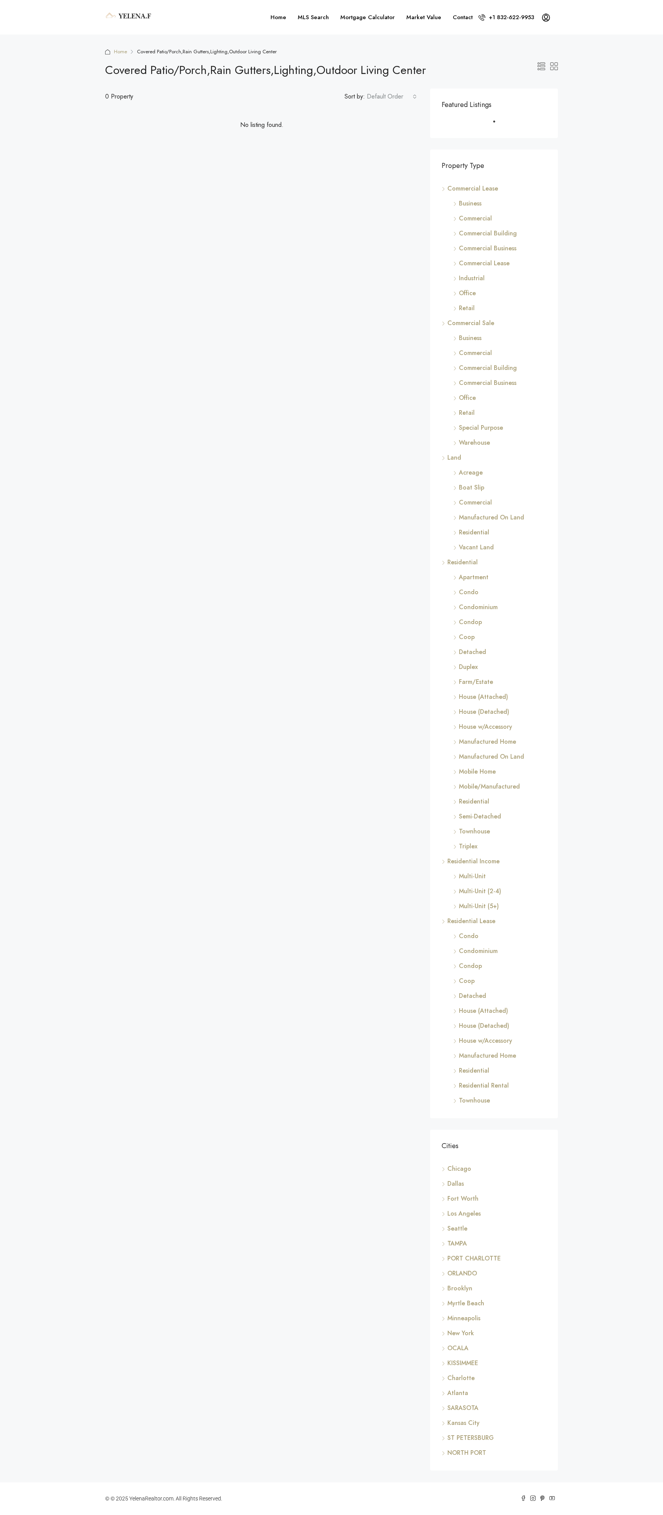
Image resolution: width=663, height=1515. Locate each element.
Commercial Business (487, 248)
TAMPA (457, 1243)
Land (454, 457)
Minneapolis (463, 1318)
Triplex (468, 846)
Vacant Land (476, 547)
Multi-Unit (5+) (479, 906)
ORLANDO (462, 1273)
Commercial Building (488, 233)
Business (470, 203)
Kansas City (463, 1422)
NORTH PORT (466, 1452)
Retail (467, 308)
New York (460, 1333)
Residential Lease (471, 921)
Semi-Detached (480, 816)
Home (278, 17)
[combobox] (392, 97)
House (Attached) (483, 696)
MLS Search (313, 17)
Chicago (459, 1168)
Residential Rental (484, 1085)
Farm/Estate (476, 681)
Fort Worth (462, 1198)
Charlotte (461, 1378)
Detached (472, 651)
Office (467, 293)
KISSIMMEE (462, 1363)
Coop (467, 637)
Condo (468, 592)
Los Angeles (464, 1213)
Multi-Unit (472, 876)
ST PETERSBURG (470, 1437)
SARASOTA (462, 1407)
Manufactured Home (487, 741)
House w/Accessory (485, 726)
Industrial (472, 278)
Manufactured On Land (491, 517)
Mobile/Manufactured (489, 786)
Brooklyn (459, 1288)
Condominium (478, 607)
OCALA (457, 1348)
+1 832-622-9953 (510, 17)
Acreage (471, 472)
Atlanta (457, 1392)
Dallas (455, 1183)
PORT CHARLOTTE (474, 1258)
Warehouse (474, 442)
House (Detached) (484, 711)
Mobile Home (477, 771)
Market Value (423, 17)
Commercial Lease (472, 188)
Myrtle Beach (465, 1303)
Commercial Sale (470, 323)
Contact (463, 17)
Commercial (475, 218)
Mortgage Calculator (367, 17)
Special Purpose (481, 427)
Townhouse (474, 831)
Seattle (457, 1228)
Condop (470, 622)
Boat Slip (471, 487)
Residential (474, 532)
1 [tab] (498, 124)
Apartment (473, 577)
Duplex (468, 666)
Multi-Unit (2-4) (480, 891)
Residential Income (473, 861)
